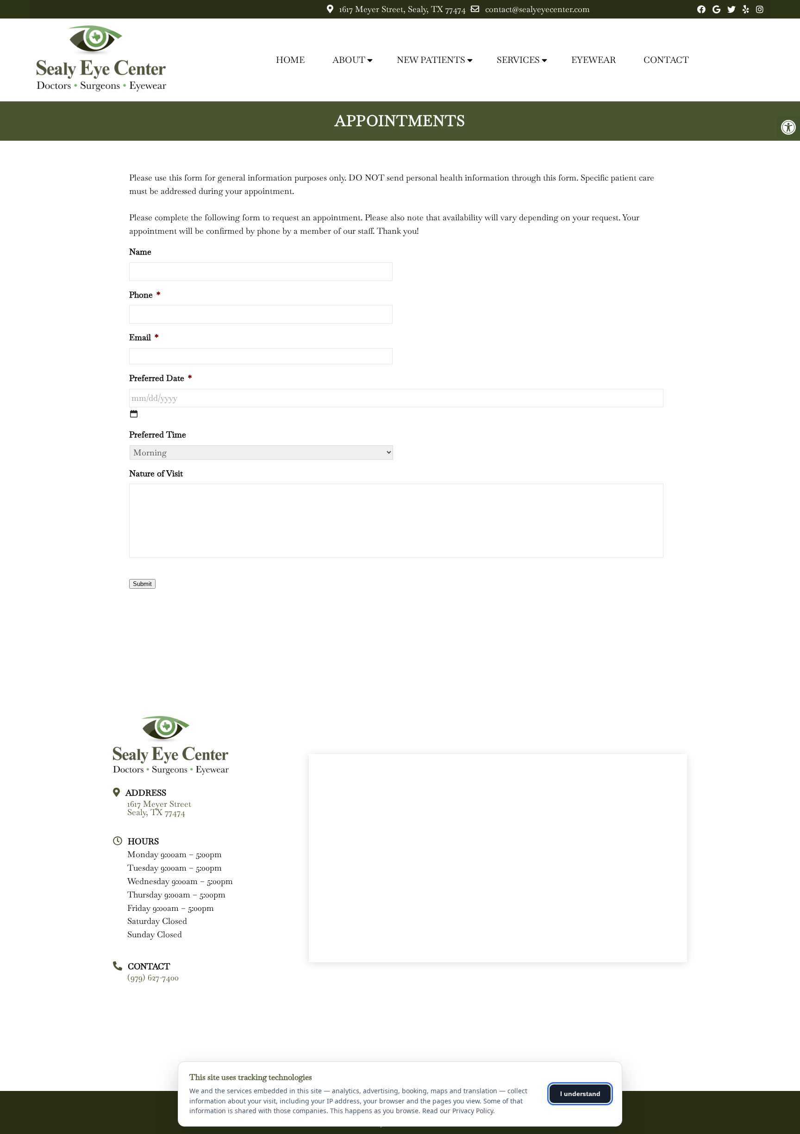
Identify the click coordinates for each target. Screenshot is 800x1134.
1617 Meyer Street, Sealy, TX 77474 (402, 9)
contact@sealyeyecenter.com (537, 9)
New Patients (431, 60)
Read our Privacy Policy (457, 1110)
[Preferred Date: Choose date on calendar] (133, 413)
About (348, 60)
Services (518, 60)
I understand (580, 1093)
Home (290, 60)
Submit (142, 583)
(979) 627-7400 (153, 977)
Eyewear (593, 60)
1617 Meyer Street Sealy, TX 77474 (159, 808)
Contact (666, 60)
